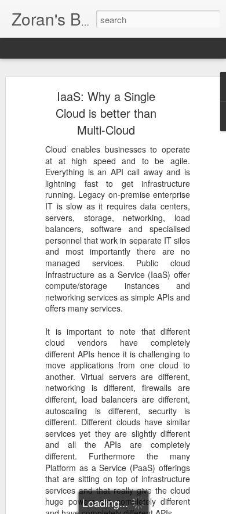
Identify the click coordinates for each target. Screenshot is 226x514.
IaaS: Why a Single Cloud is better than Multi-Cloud (106, 113)
